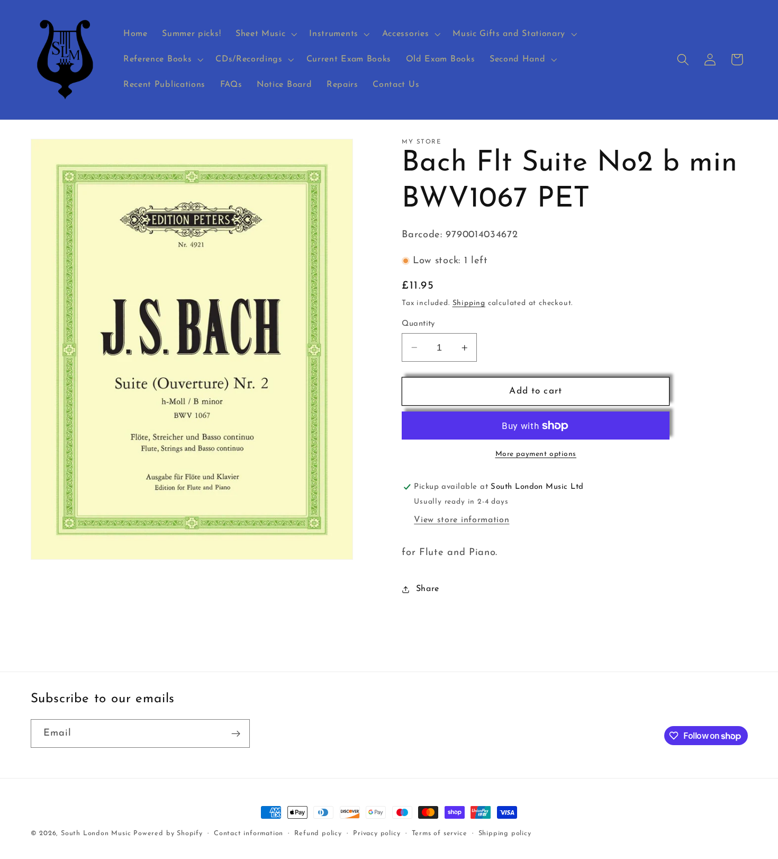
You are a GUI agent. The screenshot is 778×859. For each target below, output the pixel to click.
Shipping (469, 303)
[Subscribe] (235, 733)
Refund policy (317, 833)
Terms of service (439, 833)
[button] (265, 34)
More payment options (536, 454)
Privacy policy (376, 833)
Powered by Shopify (168, 833)
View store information (461, 520)
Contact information (248, 833)
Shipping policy (504, 833)
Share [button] (427, 589)
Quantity (418, 324)
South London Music (96, 833)
